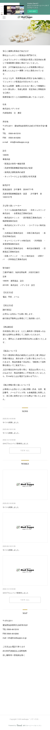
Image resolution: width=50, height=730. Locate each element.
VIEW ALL (25, 450)
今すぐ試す (32, 11)
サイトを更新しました (11, 507)
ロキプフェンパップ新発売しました (15, 593)
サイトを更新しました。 (11, 550)
